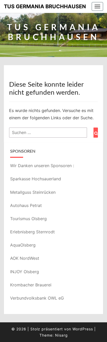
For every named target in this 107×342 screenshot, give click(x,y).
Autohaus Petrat (26, 205)
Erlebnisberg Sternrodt (32, 231)
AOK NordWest (24, 258)
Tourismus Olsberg (28, 218)
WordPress (82, 329)
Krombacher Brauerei (30, 284)
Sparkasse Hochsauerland (35, 178)
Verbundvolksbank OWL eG (37, 298)
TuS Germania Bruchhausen (45, 6)
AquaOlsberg (23, 245)
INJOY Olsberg (24, 271)
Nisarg (61, 335)
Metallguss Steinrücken (33, 192)
